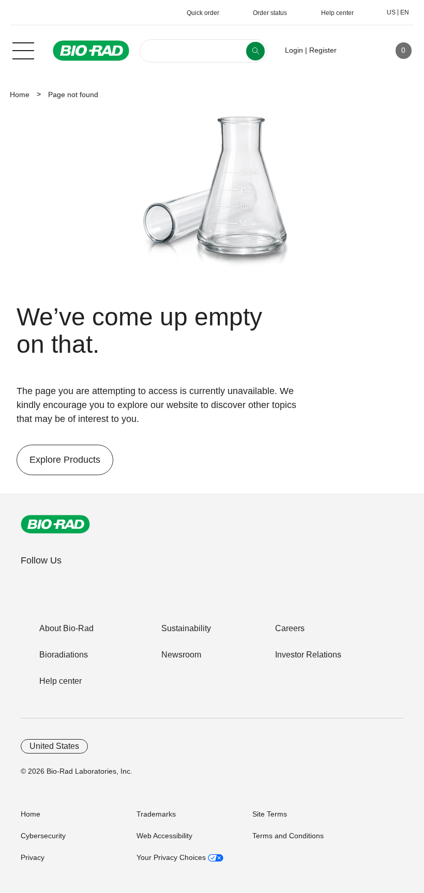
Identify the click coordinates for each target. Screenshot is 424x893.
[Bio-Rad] (55, 524)
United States (54, 746)
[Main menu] (23, 49)
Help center (60, 681)
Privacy (32, 857)
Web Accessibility (164, 836)
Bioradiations (63, 654)
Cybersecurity (43, 836)
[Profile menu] (359, 50)
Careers (290, 628)
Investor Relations (308, 654)
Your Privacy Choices (172, 857)
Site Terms (269, 814)
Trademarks (156, 814)
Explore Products (58, 460)
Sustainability (186, 628)
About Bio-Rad (66, 628)
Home (19, 94)
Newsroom (181, 654)
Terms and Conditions (288, 836)
